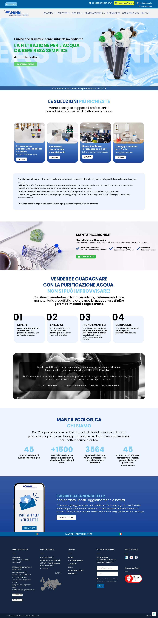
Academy (72, 564)
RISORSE (76, 13)
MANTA (144, 13)
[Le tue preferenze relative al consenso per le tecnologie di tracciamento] (154, 614)
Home (70, 557)
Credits (148, 616)
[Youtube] (131, 557)
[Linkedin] (126, 557)
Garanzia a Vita (130, 13)
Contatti (72, 574)
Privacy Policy (17, 595)
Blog (70, 567)
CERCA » (58, 573)
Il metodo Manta (75, 561)
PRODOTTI (62, 13)
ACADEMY (48, 13)
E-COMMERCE (113, 13)
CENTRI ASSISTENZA (95, 13)
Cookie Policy (17, 600)
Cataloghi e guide (76, 570)
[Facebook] (136, 557)
